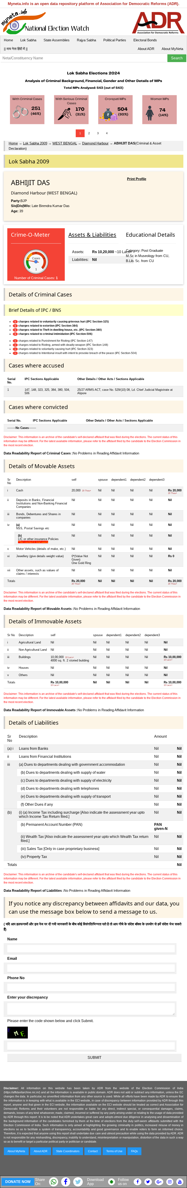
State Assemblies (57, 40)
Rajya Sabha (86, 40)
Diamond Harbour (95, 143)
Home (8, 40)
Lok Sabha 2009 (35, 143)
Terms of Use (114, 1151)
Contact (93, 1151)
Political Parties (114, 40)
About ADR (146, 49)
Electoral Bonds (145, 40)
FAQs (134, 1151)
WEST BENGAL (64, 143)
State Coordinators (67, 1151)
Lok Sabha (28, 40)
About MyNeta (172, 49)
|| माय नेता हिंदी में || (16, 49)
